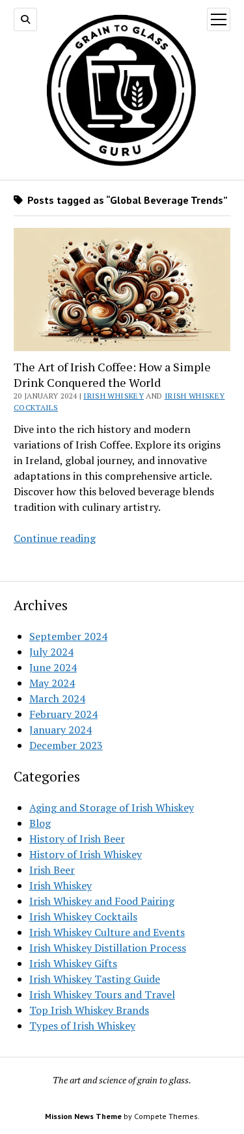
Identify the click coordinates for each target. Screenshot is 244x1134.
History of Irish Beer (77, 839)
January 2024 (60, 729)
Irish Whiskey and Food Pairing (101, 901)
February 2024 (63, 714)
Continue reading (55, 538)
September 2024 (68, 636)
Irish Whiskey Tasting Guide (94, 979)
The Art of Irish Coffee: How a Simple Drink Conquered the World (112, 374)
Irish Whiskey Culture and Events (107, 932)
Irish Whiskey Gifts (73, 963)
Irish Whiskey (113, 396)
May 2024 (52, 683)
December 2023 (66, 745)
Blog (40, 823)
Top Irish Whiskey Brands (89, 1010)
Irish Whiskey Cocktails (83, 916)
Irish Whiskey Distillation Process (107, 948)
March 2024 (57, 698)
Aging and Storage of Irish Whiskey (111, 807)
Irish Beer (52, 870)
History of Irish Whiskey (85, 854)
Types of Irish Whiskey (82, 1025)
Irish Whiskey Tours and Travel (102, 994)
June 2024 (53, 667)
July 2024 (51, 652)
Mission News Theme (83, 1116)
